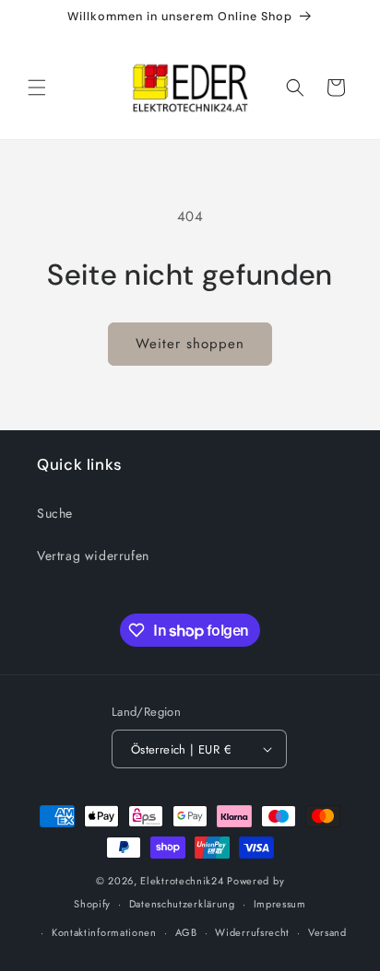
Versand (327, 932)
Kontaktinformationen (104, 932)
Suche (55, 513)
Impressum (280, 903)
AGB (186, 932)
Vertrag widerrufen (93, 555)
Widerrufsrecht (252, 932)
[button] (37, 87)
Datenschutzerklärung (182, 903)
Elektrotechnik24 (181, 880)
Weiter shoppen (190, 343)
